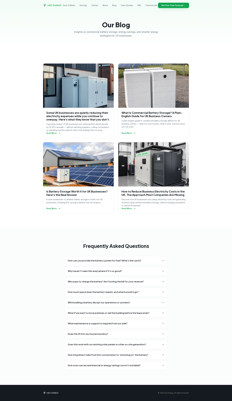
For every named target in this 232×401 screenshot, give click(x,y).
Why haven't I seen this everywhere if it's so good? (95, 271)
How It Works (69, 5)
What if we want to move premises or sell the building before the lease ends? (108, 313)
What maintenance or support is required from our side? (97, 323)
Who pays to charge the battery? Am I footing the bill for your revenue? (106, 281)
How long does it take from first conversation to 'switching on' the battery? (108, 354)
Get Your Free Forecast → (173, 5)
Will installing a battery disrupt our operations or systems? (99, 302)
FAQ (139, 5)
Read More (51, 133)
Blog (114, 5)
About (105, 5)
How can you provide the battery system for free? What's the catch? (104, 260)
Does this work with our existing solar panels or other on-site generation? (107, 344)
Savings (83, 5)
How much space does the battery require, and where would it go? (103, 292)
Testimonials (151, 5)
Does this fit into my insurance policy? (88, 333)
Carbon (94, 5)
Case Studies (127, 5)
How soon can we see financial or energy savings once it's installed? (104, 365)
